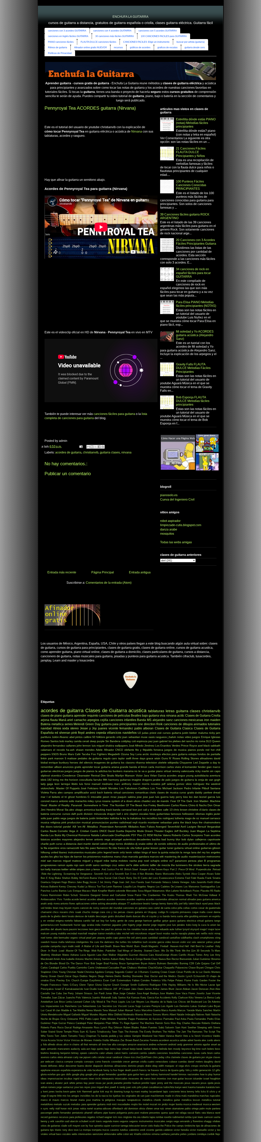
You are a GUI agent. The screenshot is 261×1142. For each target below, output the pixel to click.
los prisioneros (92, 856)
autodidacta (202, 775)
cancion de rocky (89, 908)
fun (107, 920)
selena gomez (175, 783)
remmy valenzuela (183, 771)
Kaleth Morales (109, 788)
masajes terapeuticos (129, 1100)
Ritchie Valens (162, 835)
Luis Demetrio (182, 1006)
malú (184, 1095)
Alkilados (133, 826)
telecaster (134, 1125)
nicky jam (214, 732)
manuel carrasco (210, 818)
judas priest (149, 732)
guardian (122, 1074)
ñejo (217, 1134)
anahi (44, 903)
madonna (107, 856)
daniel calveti (100, 843)
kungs (127, 1091)
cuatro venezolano (158, 1061)
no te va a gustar (144, 771)
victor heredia (181, 1129)
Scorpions (197, 835)
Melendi (79, 724)
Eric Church (72, 980)
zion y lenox (92, 869)
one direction (147, 724)
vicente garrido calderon (159, 1129)
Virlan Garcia (158, 775)
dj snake (140, 843)
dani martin (84, 843)
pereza (192, 860)
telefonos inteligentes (77, 942)
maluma (203, 732)
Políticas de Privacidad (60, 53)
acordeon (164, 1040)
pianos (192, 749)
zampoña (55, 946)
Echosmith (199, 976)
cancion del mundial (111, 908)
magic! (203, 929)
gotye (165, 920)
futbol (138, 847)
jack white (69, 1083)
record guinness (49, 1117)
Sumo (92, 1031)
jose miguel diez (100, 1087)
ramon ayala (65, 865)
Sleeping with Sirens (208, 1027)
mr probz (163, 1104)
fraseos (155, 1070)
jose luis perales (176, 924)
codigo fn (163, 912)
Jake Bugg (82, 882)
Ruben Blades (131, 1027)
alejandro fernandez (53, 745)
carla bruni (206, 1053)
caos (150, 908)
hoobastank (66, 924)
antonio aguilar (202, 1044)
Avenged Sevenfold (168, 826)
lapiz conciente (171, 1091)
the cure (94, 942)
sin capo (215, 771)
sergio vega (172, 1121)
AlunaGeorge (162, 954)
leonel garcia (207, 796)
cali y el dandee (152, 809)
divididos (129, 843)
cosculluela (85, 779)
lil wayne (51, 1095)
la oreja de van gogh (207, 779)
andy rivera (53, 903)
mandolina (193, 1095)
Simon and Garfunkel (114, 895)
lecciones (83, 929)
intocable (96, 796)
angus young (186, 775)
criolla (143, 1061)
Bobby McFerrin (80, 878)
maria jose (85, 1100)
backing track (104, 809)
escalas (143, 813)
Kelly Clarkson (180, 997)
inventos (161, 1078)
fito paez (90, 847)
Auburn (114, 959)
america (216, 899)
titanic (58, 1129)
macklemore (157, 1095)
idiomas (200, 813)
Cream (171, 972)
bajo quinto (97, 1048)
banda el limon (138, 766)
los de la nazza (99, 1095)
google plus (91, 1074)
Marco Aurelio (168, 1010)
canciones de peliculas (114, 715)
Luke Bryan (214, 1006)
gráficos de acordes (140, 47)
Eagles (169, 831)
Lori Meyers (137, 1001)
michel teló (128, 933)
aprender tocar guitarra (96, 766)
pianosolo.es (169, 495)
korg (194, 924)
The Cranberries (151, 895)
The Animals (131, 1031)
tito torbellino (135, 942)
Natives (200, 1014)
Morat (60, 809)
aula (83, 1048)
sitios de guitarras (50, 1125)
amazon (132, 1044)
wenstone (97, 1134)
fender (202, 766)
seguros (124, 1121)
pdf (163, 783)
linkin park (47, 758)
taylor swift (124, 758)
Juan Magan (197, 831)
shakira (109, 745)
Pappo (131, 1018)
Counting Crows (158, 972)
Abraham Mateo (60, 954)
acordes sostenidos (156, 899)
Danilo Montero (211, 972)
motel (146, 1104)
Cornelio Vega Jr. (68, 831)
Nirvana (136, 131)
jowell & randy (117, 1087)
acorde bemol (78, 899)
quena (164, 1112)
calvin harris (121, 1053)
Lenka (69, 1001)
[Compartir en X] (95, 447)
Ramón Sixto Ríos (165, 1023)
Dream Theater (154, 831)
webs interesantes (82, 1134)
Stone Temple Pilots (67, 1031)
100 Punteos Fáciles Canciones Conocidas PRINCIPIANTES (191, 185)
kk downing (116, 1091)
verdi (142, 1129)
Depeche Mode (134, 831)
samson (208, 1117)
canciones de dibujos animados (185, 724)
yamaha (174, 1134)
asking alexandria (107, 903)
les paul (105, 929)
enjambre (53, 847)
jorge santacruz (65, 1087)
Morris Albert (169, 1014)
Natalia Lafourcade (102, 835)
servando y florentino (191, 1121)
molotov (123, 860)
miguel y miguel (92, 860)
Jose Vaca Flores (185, 993)
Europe (84, 980)
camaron (134, 1053)
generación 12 (207, 1070)
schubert (83, 1121)
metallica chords (151, 1100)
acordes (172, 775)
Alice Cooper (198, 873)
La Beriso (208, 997)
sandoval (164, 937)
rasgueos (161, 737)
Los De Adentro (211, 1001)
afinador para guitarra (199, 899)
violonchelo (47, 788)
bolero (210, 1048)
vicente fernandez (121, 728)
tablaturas (156, 711)
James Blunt (167, 989)
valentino (134, 1129)
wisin (157, 758)
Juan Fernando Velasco (158, 882)
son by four (87, 1125)
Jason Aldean (182, 989)
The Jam (181, 1031)
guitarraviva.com (50, 924)
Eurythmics (95, 980)
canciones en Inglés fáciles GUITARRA (68, 36)
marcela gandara (138, 856)
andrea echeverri (158, 1044)
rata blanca (208, 1112)
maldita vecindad (67, 933)
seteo (121, 865)
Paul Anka (180, 1018)
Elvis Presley (57, 980)
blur (178, 839)
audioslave (136, 903)
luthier (178, 929)
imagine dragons (142, 779)
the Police (165, 1125)
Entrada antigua (140, 572)
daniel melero (195, 1061)
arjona (45, 720)
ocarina (98, 1108)
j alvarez (58, 1083)
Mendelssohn (55, 1014)
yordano (191, 1134)
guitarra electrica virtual (190, 920)
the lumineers (179, 865)
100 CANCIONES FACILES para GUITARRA (164, 36)
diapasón (98, 1065)
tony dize (67, 1129)
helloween (188, 813)
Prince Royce (189, 745)
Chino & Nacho (197, 805)
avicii (93, 792)
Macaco (86, 890)
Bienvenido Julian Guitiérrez (195, 959)
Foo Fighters (99, 754)
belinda (163, 1048)
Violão (105, 1040)
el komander (189, 766)
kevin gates (69, 1091)
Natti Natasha (212, 1014)
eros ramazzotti (69, 847)
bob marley (66, 741)
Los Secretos (104, 1006)
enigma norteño (64, 920)
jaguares (116, 924)
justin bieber (189, 732)
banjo (133, 1048)
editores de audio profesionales (186, 843)
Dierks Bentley (122, 976)
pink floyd (77, 732)
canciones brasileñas (168, 1053)
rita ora (136, 1117)
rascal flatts (194, 1112)
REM (150, 835)
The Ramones (195, 1031)
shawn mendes (85, 749)
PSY (133, 835)
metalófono (47, 1104)
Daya (75, 976)
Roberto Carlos (181, 835)
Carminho (81, 967)
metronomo (213, 856)
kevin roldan (133, 852)
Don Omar (214, 805)
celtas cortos (190, 908)
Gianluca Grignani (51, 882)
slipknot (45, 775)
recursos (118, 47)
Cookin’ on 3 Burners (137, 972)
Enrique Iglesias (210, 737)
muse (144, 737)
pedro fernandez (62, 1112)
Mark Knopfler (99, 890)
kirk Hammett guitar (88, 1091)
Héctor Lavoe (207, 984)
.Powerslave (106, 826)
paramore (181, 860)
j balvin (172, 737)
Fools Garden (200, 980)
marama (128, 771)
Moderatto (128, 1014)
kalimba (114, 818)
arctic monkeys (152, 754)
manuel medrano (102, 783)
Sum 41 (84, 1031)
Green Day (92, 724)
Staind (51, 1031)
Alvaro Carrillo (178, 954)
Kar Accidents (163, 997)
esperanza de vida (81, 1070)
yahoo (209, 942)
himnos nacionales (188, 1074)
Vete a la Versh (192, 1035)
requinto (92, 715)
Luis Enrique (74, 890)
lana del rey (198, 852)
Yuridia (67, 899)
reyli (134, 822)
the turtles (121, 942)
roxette (168, 1117)
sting (217, 937)
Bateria (45, 724)
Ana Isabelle (68, 959)
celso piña (176, 908)
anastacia (142, 1044)
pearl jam (91, 937)
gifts (218, 1070)
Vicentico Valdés (211, 1035)
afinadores (206, 758)
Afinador (109, 749)
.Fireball (164, 946)
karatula (210, 1087)
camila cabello (147, 1053)
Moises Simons (152, 1014)
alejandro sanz (162, 720)
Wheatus (115, 1040)
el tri (64, 796)
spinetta (98, 1125)
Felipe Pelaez (175, 980)
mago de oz (192, 818)
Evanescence (166, 878)
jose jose (142, 796)
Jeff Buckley (181, 831)
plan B (202, 860)
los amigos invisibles (78, 1095)
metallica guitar (171, 1100)
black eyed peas (204, 903)
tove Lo (78, 1129)
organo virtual (77, 937)
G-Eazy (74, 984)
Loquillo (127, 886)
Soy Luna (136, 754)
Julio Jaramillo (198, 882)
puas (144, 937)
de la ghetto (54, 916)
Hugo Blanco (68, 882)
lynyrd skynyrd (191, 929)
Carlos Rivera (179, 805)
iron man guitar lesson (179, 1078)
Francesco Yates (59, 984)
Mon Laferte (172, 890)
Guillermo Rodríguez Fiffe (152, 984)
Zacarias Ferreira (148, 1040)
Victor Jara (142, 775)
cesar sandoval (113, 1057)
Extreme (179, 878)
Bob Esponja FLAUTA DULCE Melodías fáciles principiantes (192, 401)
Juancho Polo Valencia (78, 997)
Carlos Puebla (68, 967)
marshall (82, 933)
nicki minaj (214, 933)
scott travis (95, 1121)
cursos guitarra (172, 732)
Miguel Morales (89, 1014)
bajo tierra (110, 1048)
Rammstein (55, 895)
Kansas (135, 997)
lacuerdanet (155, 1091)
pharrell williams (93, 1112)
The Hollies (169, 1031)
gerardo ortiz (114, 737)
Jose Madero (167, 993)
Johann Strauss (84, 993)
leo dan (193, 796)
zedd (77, 946)
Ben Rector (172, 959)
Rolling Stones (190, 758)
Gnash (115, 984)
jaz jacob (108, 1083)
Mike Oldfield (115, 1014)
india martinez (103, 924)
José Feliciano (89, 788)
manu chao (120, 856)
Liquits (121, 1001)
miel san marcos (51, 860)
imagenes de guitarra (107, 762)
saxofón (59, 1121)
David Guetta (116, 831)
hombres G (83, 796)
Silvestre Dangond (89, 895)
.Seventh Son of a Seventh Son (111, 873)
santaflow (174, 937)
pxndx (200, 749)
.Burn (136, 946)
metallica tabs (113, 933)
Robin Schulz (70, 895)
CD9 (191, 963)
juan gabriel (160, 741)
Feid (187, 878)
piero (138, 937)
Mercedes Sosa (134, 890)
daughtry (208, 1061)
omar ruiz (159, 1108)
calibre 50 (89, 737)
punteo (114, 822)
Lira (128, 1001)
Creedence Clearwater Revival (81, 775)
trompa (87, 1129)
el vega (180, 1065)
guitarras (125, 779)
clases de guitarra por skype (196, 1057)
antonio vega (102, 839)
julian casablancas (152, 1087)
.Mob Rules (97, 950)
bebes (155, 1048)
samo (96, 865)
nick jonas (73, 1108)
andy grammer (185, 1044)
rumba (188, 1117)
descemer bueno (75, 1065)
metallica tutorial (211, 1100)
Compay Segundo (115, 972)
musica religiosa (50, 822)
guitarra (68, 715)
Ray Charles (183, 1023)
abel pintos (76, 737)
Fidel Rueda (197, 878)
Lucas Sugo (134, 1006)
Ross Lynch (100, 1027)
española (66, 1070)
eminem (203, 916)
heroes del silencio (81, 762)
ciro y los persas (115, 912)
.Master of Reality (59, 805)
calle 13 (168, 809)
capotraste (214, 839)
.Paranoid (76, 805)
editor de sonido (156, 843)
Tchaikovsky (104, 1031)
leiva (183, 1091)
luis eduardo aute (164, 929)
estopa (192, 754)
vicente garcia (156, 942)
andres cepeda (96, 732)
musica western (211, 1104)
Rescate (196, 1023)
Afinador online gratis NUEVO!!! (90, 47)
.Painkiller (110, 950)
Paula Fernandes (196, 1018)
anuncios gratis (72, 766)
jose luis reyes (82, 1087)
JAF (115, 989)
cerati (85, 741)
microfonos (141, 933)
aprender (80, 715)
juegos (69, 771)
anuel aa (215, 1044)
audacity (75, 1048)
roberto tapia (148, 1117)
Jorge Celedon (127, 993)
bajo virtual (123, 1048)
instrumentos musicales (82, 852)
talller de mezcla (160, 865)
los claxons (128, 762)
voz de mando (160, 801)
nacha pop (136, 860)
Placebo (204, 890)
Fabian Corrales (141, 980)
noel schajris (152, 860)
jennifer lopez (148, 1083)
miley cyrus (94, 801)
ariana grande (120, 766)
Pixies (196, 890)
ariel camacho (76, 720)
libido (74, 783)
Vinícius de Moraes (81, 1040)
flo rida (113, 847)
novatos (155, 783)
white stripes (77, 869)
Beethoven (163, 805)
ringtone (127, 1117)
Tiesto (50, 1035)
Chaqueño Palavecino (175, 967)
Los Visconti (120, 1006)
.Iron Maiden (200, 801)
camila (78, 741)
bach (100, 792)
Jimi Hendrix (48, 809)
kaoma (192, 1087)
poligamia (122, 1112)
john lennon (84, 745)
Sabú (161, 1027)
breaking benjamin (60, 1053)
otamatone (178, 1108)
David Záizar (64, 976)
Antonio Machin (83, 959)
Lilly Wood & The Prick (104, 1001)
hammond (164, 1074)
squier (107, 1125)
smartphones (207, 937)
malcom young (49, 933)
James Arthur (151, 989)
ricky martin (202, 771)
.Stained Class (151, 950)
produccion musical (79, 822)
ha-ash (70, 749)
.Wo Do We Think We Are (175, 950)
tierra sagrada (211, 865)
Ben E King (47, 878)
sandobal (153, 937)
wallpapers (121, 745)
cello (94, 1057)
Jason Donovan (199, 989)
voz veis (191, 942)
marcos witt (157, 856)
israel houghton (211, 1078)
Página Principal (102, 572)
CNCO (119, 749)
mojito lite (136, 1104)
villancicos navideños (121, 732)
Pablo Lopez (92, 1018)
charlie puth (48, 843)
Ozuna (125, 754)
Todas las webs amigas (176, 542)
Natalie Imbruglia (186, 1014)
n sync (44, 1108)
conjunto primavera (180, 912)
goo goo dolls (63, 1074)
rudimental (178, 1117)
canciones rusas (190, 1053)
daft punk (77, 813)
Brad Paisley (111, 963)
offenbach (117, 1108)
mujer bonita (175, 1104)
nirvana (126, 452)
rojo (76, 865)
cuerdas (182, 1061)
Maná (62, 720)
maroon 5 (60, 758)
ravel (217, 1112)
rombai (159, 1117)
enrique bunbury (59, 762)
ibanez (63, 852)
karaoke (200, 1087)
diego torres (116, 843)
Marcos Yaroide (186, 1010)
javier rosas (95, 1083)
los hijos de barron (71, 856)
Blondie (53, 963)
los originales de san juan (136, 1095)
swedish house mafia (52, 942)
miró (114, 1104)
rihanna (140, 762)
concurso (55, 813)
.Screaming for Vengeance (77, 873)
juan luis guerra (159, 796)
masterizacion (197, 856)
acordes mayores (61, 839)
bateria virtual (112, 792)
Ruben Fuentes (148, 1027)
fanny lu (107, 1070)
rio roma (200, 741)
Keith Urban (213, 882)
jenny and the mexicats (170, 1083)
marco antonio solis (62, 801)
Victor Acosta (48, 1040)
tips (52, 1129)
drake (148, 1065)
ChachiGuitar (155, 967)
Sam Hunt (180, 1027)
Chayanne (186, 762)
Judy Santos (119, 997)
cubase (173, 1061)
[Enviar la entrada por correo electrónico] (80, 446)
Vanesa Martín (174, 1035)
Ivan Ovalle (90, 989)
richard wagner (104, 1117)
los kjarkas (115, 1095)
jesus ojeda (207, 1083)
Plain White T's (114, 1023)
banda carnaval (122, 809)
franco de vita (126, 847)
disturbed (120, 916)
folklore (100, 737)
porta (131, 1112)
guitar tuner (166, 847)
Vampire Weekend (142, 1035)
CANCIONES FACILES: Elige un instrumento (146, 42)
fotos (152, 813)
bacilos (156, 839)
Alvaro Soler (213, 873)
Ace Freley (149, 805)
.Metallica (92, 826)
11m (193, 950)
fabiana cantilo (82, 920)
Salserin (169, 1027)
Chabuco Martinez (137, 967)
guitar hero (139, 1074)
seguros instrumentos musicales (147, 1121)
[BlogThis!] (92, 447)
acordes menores (116, 899)
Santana (215, 788)
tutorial (57, 826)
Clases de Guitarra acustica (116, 710)
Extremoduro (124, 980)
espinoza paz (145, 741)
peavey (101, 937)
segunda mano (111, 1121)
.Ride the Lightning (51, 873)
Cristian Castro (89, 831)
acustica (174, 1040)
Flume (187, 980)
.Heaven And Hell (179, 946)
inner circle (95, 1078)
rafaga (183, 1112)
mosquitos (167, 533)
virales (44, 1134)
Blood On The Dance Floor (74, 963)
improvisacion (55, 1078)
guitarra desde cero (195, 47)
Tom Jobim (60, 1035)
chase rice (129, 1057)
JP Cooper (124, 989)
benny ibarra (166, 903)
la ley (123, 818)
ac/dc (180, 715)
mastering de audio (176, 856)
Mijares (103, 1014)
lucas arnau (148, 929)
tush (145, 942)
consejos (89, 1061)
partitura (46, 737)
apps (43, 1048)
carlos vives (174, 766)
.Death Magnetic (149, 946)
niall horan (61, 1108)
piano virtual (163, 771)
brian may (58, 908)
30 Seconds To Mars (208, 950)
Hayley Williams (177, 984)
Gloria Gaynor (103, 984)
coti (134, 741)
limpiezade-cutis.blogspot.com (180, 525)
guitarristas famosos (168, 813)
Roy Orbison (115, 1027)
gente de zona (125, 920)
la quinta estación (168, 852)
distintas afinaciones (115, 1065)
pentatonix (77, 1112)
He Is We (193, 984)
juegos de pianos (84, 771)
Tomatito (73, 1035)
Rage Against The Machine (139, 1023)
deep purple (97, 741)
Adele (99, 749)
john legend (104, 852)
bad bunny (168, 839)
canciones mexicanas (188, 720)
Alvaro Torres (195, 954)
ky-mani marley (139, 1091)
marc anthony (122, 783)
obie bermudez (61, 937)
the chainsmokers (209, 822)
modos (166, 933)
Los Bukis (55, 835)
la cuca (202, 924)
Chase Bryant (196, 967)
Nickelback (186, 890)
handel (174, 1074)
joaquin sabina (127, 796)
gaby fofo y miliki (188, 1070)
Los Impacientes (50, 1006)
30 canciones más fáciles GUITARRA (114, 36)
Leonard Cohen (81, 1001)
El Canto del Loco (148, 878)
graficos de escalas (167, 47)
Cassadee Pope (117, 967)
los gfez (54, 856)
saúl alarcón (71, 1121)
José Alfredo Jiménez (141, 745)
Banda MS (144, 720)
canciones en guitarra (135, 908)
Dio (135, 878)
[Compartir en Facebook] (99, 447)
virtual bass (55, 1134)
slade (64, 1125)
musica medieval (192, 1104)
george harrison (143, 920)
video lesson (172, 942)
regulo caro (110, 758)
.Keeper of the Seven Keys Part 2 (158, 869)
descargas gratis (105, 916)
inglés (209, 813)
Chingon (209, 967)
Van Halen (159, 1035)
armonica (89, 809)
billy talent (189, 903)
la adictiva (101, 771)
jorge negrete (158, 924)
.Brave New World (122, 946)
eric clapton (131, 813)
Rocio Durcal (64, 1027)
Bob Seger (97, 963)
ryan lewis (197, 1117)
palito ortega (192, 1108)
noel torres (46, 937)
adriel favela (194, 1040)
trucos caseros (110, 1129)
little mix (61, 1095)
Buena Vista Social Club (103, 878)
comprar (68, 1061)
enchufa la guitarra (209, 1065)
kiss (185, 796)
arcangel (116, 839)
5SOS (55, 754)
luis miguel (98, 745)
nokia (83, 1108)
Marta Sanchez (203, 1010)
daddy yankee (203, 792)
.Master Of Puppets (67, 788)
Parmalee (168, 1018)
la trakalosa (134, 818)
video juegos (192, 737)
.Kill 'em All (78, 826)
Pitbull (205, 788)
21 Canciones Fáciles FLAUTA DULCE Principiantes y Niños (191, 152)
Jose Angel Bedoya (148, 993)
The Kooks (168, 895)
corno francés (102, 1061)
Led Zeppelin (201, 762)
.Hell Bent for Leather (202, 946)
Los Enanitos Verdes (167, 745)
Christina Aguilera (94, 972)
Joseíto (200, 993)
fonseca (158, 749)
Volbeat (213, 895)
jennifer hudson (131, 1083)
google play (78, 1074)
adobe (183, 1040)
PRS (81, 1018)
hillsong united (49, 852)
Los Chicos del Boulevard (187, 1001)
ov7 (171, 860)
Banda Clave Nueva (154, 959)
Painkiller (122, 1018)
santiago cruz (109, 865)
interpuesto (108, 1078)
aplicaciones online (86, 903)
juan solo (131, 1087)
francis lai (144, 1070)
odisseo (107, 1108)
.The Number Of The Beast (125, 805)
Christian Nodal (74, 972)
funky (113, 920)
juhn (139, 1087)
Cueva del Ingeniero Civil (177, 499)
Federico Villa (158, 980)
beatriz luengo (151, 903)
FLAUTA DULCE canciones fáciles (98, 42)
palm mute (205, 1108)
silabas (216, 1121)
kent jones (49, 1091)
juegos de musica (175, 749)
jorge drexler (143, 924)
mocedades (124, 1104)
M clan (56, 1010)
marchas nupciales (209, 1095)
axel (200, 745)
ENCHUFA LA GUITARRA (130, 16)
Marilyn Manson (125, 775)
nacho (174, 933)
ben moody (174, 1048)
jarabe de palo (162, 779)
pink (63, 822)
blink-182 (46, 779)
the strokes (195, 865)
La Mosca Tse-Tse (95, 886)
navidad (46, 728)
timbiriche (190, 1125)
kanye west (181, 1087)
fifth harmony (111, 779)
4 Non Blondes (145, 873)
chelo (152, 792)
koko (188, 924)
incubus (68, 1078)
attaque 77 (124, 903)
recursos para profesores (73, 1117)
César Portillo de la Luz (189, 972)
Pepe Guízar (59, 1023)
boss (217, 1048)
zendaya (201, 1134)
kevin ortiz (119, 852)
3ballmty (45, 954)
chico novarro (60, 912)
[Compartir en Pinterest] (103, 447)
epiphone (46, 1070)
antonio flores (67, 903)
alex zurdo (207, 1040)
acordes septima (135, 899)
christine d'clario (198, 809)
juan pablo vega (56, 818)
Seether (192, 1027)
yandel (67, 826)
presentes (154, 1112)
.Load (61, 950)
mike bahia (110, 860)
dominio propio (136, 1065)
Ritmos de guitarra (57, 47)
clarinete (175, 1057)
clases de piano (51, 715)
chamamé (46, 912)
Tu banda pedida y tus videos (114, 1035)
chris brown (180, 809)
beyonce (186, 1048)
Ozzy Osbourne (69, 1018)
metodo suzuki (62, 1104)
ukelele (162, 762)
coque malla (198, 912)
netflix (204, 933)
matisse (72, 758)
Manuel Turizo (133, 1010)
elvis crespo (191, 1065)
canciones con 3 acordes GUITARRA (67, 30)
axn (88, 1048)
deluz (62, 1065)
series (69, 724)
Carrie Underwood (98, 967)
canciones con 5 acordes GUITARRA (158, 30)
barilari (147, 1048)
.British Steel (131, 869)
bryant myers (72, 908)
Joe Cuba (56, 993)
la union (211, 924)
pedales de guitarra (90, 758)
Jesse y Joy (88, 728)
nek (198, 933)
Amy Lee (209, 954)
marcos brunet (69, 1100)
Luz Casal (46, 1010)
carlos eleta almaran (61, 1057)
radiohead (125, 822)
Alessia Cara (146, 954)
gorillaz (157, 920)
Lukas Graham (198, 1006)
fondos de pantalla (209, 754)
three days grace (142, 758)
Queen (216, 741)
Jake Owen (137, 989)
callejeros (200, 839)
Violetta (97, 1040)
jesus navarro (192, 1083)
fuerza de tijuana (169, 1070)
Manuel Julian (116, 1010)
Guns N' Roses (170, 758)
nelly (51, 1108)
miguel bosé (155, 933)
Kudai (81, 886)
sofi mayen (74, 1125)
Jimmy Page (111, 882)
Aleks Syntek (182, 873)
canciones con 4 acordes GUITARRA (112, 30)
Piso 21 (141, 835)
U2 (139, 732)
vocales (66, 1134)
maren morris (141, 783)
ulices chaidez (142, 801)
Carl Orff (215, 963)
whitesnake (110, 1134)
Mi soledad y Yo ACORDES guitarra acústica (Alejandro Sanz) (195, 335)
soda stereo (70, 728)
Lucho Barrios (58, 890)
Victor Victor (63, 1040)
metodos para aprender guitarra (88, 1104)
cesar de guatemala (209, 908)
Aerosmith (121, 826)
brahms (45, 1053)
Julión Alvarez (60, 737)
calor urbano (106, 1053)
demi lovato (68, 916)
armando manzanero (58, 1048)
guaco (172, 920)
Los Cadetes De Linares (169, 886)
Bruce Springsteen (129, 963)
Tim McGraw (200, 895)
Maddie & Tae (69, 1010)
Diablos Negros (88, 976)
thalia (157, 1125)
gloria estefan (48, 1074)
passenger (46, 1112)
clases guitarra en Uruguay (141, 912)
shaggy (208, 1121)
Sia (66, 809)
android (172, 1044)
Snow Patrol (134, 895)
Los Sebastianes (87, 1006)
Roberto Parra (48, 1027)
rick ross (117, 1117)
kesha (59, 1091)
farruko (97, 779)
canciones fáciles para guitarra (114, 413)
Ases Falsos (147, 826)
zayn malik (68, 946)
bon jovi (137, 809)
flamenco (102, 847)
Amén (56, 959)
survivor (115, 1125)
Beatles (136, 715)
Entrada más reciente (61, 572)
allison (58, 766)
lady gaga (47, 783)
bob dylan (188, 839)
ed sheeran (62, 732)
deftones (53, 1065)
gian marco (213, 766)
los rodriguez (166, 818)
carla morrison (157, 766)
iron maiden (212, 720)
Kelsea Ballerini (49, 886)
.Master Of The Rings (77, 950)
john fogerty (128, 924)
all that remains (89, 1044)
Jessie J (94, 882)
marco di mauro (50, 1100)
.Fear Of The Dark (181, 801)
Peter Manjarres (96, 1023)
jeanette (118, 1083)
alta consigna (119, 1044)
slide (136, 865)
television (151, 762)
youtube (45, 946)
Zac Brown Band (129, 1040)
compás (78, 1061)
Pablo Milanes (108, 1018)
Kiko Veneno (196, 997)
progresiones (49, 865)
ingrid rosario (80, 1078)
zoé (159, 732)
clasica (59, 1061)
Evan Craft (109, 980)
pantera (216, 1108)
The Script (209, 1031)
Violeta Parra (49, 792)
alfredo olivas (55, 1044)
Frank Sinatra (212, 878)
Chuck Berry (125, 878)
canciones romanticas (135, 792)
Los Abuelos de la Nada (158, 1001)
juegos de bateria (77, 818)
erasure (55, 1070)
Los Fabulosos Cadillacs (134, 788)
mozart (153, 1104)
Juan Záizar (58, 997)
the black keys (189, 822)
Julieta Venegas (181, 882)
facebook (97, 1070)
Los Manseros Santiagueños (199, 886)
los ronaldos (134, 929)
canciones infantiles (122, 720)
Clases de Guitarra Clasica (174, 728)
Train (207, 835)
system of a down (122, 801)
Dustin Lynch (185, 976)
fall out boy (98, 920)
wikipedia (173, 762)
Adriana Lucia (78, 954)
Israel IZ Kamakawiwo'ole (69, 989)
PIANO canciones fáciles (61, 42)
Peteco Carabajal (76, 1023)
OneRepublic (122, 835)
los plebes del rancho (181, 741)
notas (180, 737)
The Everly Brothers (150, 1031)
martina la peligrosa (103, 1100)
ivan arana (46, 1083)
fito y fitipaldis (143, 749)
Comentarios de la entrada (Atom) (108, 582)
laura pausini (70, 929)
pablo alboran (144, 728)
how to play (206, 1074)
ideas (44, 1078)
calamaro (46, 749)
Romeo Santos (50, 741)
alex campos (65, 792)
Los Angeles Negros (143, 886)
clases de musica (167, 792)
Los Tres (155, 788)
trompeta (96, 1129)
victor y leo (214, 1129)
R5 (211, 890)
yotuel (217, 942)
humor (216, 1074)
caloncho (93, 1053)
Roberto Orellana (211, 1023)
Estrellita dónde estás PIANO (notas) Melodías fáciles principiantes (196, 123)
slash (196, 937)
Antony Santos (101, 959)
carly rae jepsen (82, 1057)
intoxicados (121, 1078)
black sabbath (211, 745)
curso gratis (186, 792)
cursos (66, 813)
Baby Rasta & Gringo (131, 959)
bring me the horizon (65, 779)
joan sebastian (131, 737)
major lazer (214, 929)
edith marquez (166, 1065)
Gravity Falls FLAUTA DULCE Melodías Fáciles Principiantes (193, 368)
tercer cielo (147, 1125)
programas (213, 860)
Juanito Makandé (101, 997)
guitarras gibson (210, 847)
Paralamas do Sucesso (149, 1018)
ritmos (57, 728)
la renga (185, 852)
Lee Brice (59, 1001)
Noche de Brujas (50, 1018)
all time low (104, 1044)
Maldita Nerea (85, 1010)
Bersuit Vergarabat (209, 826)
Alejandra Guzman (127, 954)
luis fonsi (84, 783)
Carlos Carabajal (50, 967)
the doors (47, 826)
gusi (147, 1074)
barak (139, 1048)
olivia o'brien (146, 1108)
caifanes (71, 745)
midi (108, 1104)
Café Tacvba (82, 754)
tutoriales (214, 724)
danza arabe (168, 529)
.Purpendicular (203, 869)
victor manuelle (198, 1129)
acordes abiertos (96, 899)
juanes (102, 728)
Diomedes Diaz (140, 976)
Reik (159, 724)
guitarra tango (212, 920)
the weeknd (213, 783)
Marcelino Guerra (151, 1010)
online (164, 860)
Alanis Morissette (164, 873)
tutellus (124, 1129)
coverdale (116, 1061)
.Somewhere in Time (95, 805)
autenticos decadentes (137, 839)
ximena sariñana (161, 1134)
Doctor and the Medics (163, 976)
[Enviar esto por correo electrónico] (88, 447)
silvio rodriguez (195, 783)
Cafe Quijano (202, 963)
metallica (57, 724)
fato (82, 847)
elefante (129, 749)
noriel (90, 1108)
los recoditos (149, 818)
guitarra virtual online (187, 847)
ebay (155, 1065)
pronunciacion (100, 822)
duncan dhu (139, 916)
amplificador (81, 792)
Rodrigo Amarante (83, 1027)
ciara (102, 912)
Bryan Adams (148, 963)
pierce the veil (127, 937)
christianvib (90, 452)
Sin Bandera (112, 741)
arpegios (93, 720)
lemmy (190, 1091)
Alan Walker (109, 954)
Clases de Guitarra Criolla (202, 715)
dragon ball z (115, 813)
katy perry (176, 796)
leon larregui (62, 783)
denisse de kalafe (85, 916)
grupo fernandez (108, 1074)
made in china (173, 1095)
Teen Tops (117, 1031)
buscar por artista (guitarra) (191, 42)
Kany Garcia (147, 997)
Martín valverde (116, 890)
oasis (151, 737)
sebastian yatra (169, 822)
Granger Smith (128, 984)
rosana (106, 801)
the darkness (107, 942)
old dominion (131, 1108)
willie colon (123, 1134)
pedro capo (112, 937)
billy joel (178, 903)
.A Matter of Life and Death (96, 946)
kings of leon (149, 852)
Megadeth (114, 754)
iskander (197, 1078)
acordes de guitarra (68, 452)
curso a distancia (66, 843)
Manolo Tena (101, 1010)
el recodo (59, 749)
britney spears (79, 1053)
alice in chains (71, 1044)
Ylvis (59, 899)
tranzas (56, 869)
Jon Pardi (99, 993)
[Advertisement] (64, 159)
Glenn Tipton (86, 984)
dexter (88, 1065)
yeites (183, 1134)
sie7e (129, 865)
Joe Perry (68, 993)
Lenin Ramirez (114, 886)
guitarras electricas (52, 771)
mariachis (81, 801)
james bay (82, 1083)
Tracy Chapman (87, 1035)
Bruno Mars (67, 754)
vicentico (56, 775)
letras (170, 711)
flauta (54, 720)
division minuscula (95, 813)
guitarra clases (110, 452)
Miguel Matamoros (154, 890)
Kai (128, 997)
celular (101, 1057)
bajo (145, 715)
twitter (65, 869)
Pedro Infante (192, 788)
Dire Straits (107, 775)
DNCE (103, 831)
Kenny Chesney (68, 886)
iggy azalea (87, 924)
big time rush (199, 1048)
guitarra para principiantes (119, 724)
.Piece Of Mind (186, 869)
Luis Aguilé (167, 1006)
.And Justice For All (112, 869)
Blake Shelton (62, 878)
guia (130, 1074)
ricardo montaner (148, 822)
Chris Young (59, 972)
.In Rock (52, 950)
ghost (71, 796)
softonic (144, 865)
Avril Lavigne (188, 826)
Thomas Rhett (184, 895)
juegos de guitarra (183, 779)
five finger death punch (126, 1070)
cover (210, 912)
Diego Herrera (105, 976)
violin (183, 942)
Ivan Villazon (105, 989)
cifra (167, 1057)
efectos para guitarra (174, 754)
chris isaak (75, 912)
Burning (184, 963)
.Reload (216, 869)
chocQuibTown (143, 1057)
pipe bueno (109, 1112)
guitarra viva (157, 715)
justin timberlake (99, 818)
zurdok (211, 1134)
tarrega (124, 1125)
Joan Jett (124, 882)
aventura (215, 775)
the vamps (178, 1125)
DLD (208, 741)
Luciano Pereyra (151, 1006)
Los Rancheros (68, 1006)
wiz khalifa (135, 1134)
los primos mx (118, 929)
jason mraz (110, 796)
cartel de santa (162, 908)
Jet (101, 882)
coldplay (126, 741)
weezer (201, 942)
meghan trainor (96, 933)
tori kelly (46, 869)
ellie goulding (191, 916)
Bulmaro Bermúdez (168, 963)
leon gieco (94, 929)
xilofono (146, 1134)
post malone (141, 1112)
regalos (91, 1117)
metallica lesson (191, 1100)
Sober (44, 1031)
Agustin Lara (94, 954)
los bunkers (115, 771)
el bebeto (54, 796)
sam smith (85, 865)
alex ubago (76, 809)
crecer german (131, 1061)
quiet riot (174, 1112)
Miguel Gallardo (72, 1014)
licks (203, 1091)
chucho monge (90, 912)
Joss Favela (137, 882)
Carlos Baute (49, 831)
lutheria (179, 818)
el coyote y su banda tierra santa (164, 916)
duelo (129, 916)
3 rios (133, 873)
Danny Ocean (48, 976)
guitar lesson (151, 847)
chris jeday (158, 1057)
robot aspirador (170, 520)
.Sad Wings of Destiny (129, 950)
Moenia (139, 1014)
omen (168, 1108)
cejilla (104, 720)
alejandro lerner (83, 839)
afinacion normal (177, 899)
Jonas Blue (111, 993)
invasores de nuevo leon (142, 1078)
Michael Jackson (172, 788)
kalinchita (169, 1087)
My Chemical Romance (76, 835)
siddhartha (186, 937)
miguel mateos (72, 860)
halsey (154, 1074)
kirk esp (104, 1091)
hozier (77, 924)
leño (197, 1091)
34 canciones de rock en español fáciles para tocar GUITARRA (193, 273)
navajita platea (187, 933)
